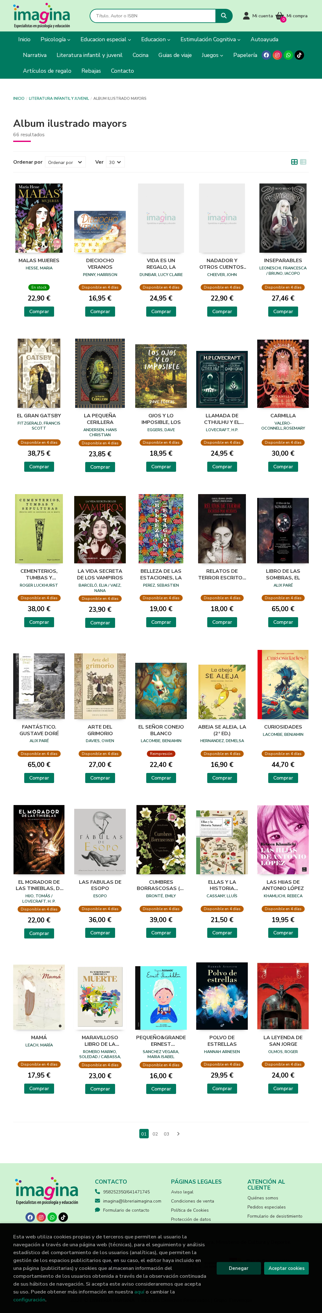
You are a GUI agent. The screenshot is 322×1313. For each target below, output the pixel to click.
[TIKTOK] (299, 55)
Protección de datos (191, 1219)
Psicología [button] (54, 39)
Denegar (238, 1268)
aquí (139, 1291)
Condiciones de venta (192, 1201)
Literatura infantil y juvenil (59, 98)
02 (155, 1134)
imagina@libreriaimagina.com (132, 1201)
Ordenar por (27, 162)
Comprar (39, 311)
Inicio (19, 98)
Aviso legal (182, 1192)
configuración (29, 1299)
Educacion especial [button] (104, 39)
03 (166, 1134)
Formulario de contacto (126, 1210)
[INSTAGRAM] (277, 55)
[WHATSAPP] (288, 55)
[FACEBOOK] (266, 55)
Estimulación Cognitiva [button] (208, 39)
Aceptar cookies (287, 1268)
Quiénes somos (262, 1198)
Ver (99, 162)
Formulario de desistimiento (275, 1216)
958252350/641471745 (126, 1192)
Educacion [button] (154, 39)
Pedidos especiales (266, 1207)
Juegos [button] (211, 55)
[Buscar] (224, 16)
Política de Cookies (190, 1210)
